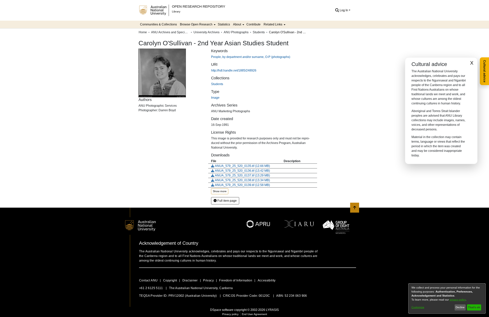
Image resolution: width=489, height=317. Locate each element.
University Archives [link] (206, 32)
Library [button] (176, 11)
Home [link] (143, 32)
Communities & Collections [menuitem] (158, 24)
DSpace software (221, 309)
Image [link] (215, 97)
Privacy (208, 280)
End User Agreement (254, 314)
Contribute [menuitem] (253, 24)
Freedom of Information (235, 280)
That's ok (474, 307)
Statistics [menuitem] (224, 24)
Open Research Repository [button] (198, 6)
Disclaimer (190, 280)
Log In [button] (344, 10)
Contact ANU (148, 280)
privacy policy (458, 299)
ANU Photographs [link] (236, 32)
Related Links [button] (273, 24)
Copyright (170, 280)
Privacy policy (230, 314)
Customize (417, 307)
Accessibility (267, 280)
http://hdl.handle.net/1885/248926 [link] (233, 70)
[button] (337, 10)
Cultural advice (484, 71)
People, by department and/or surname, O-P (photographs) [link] (250, 57)
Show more (220, 191)
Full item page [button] (227, 200)
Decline (460, 307)
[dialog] (447, 298)
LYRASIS (272, 309)
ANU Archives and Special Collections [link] (170, 32)
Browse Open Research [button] (196, 24)
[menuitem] (197, 24)
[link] (217, 84)
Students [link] (259, 32)
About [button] (237, 24)
